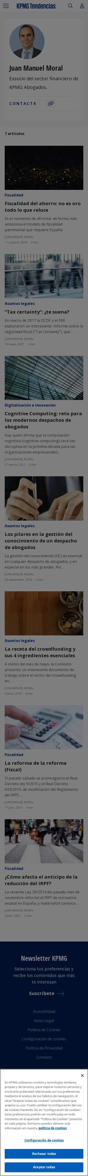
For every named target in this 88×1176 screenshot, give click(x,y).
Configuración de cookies (44, 1140)
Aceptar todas (44, 1167)
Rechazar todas (44, 1154)
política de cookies (52, 1128)
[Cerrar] (82, 1075)
